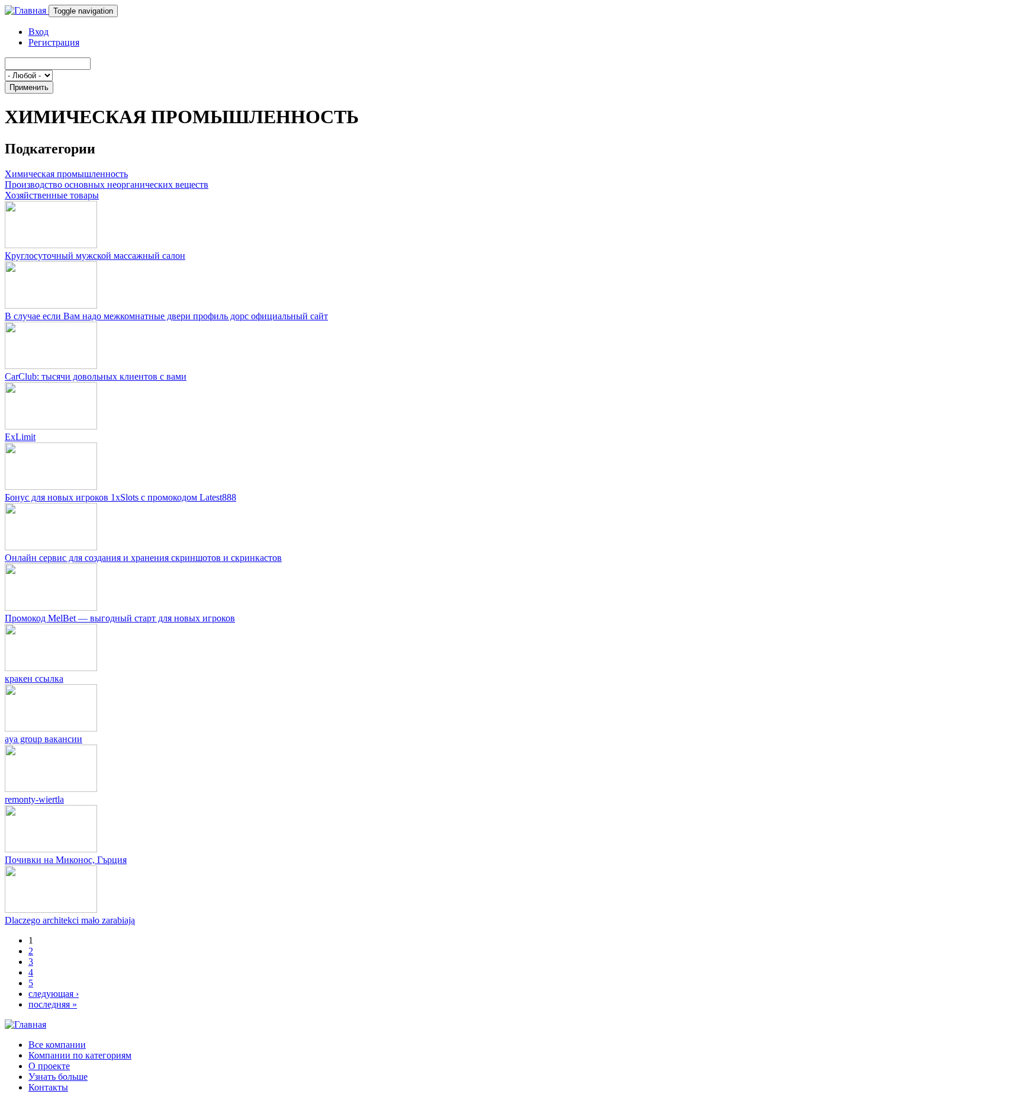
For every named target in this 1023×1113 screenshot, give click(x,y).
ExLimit (20, 437)
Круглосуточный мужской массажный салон (95, 256)
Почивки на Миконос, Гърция (66, 860)
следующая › (53, 994)
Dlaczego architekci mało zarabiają (70, 920)
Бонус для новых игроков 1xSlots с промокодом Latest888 (120, 497)
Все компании (57, 1045)
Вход (38, 32)
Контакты (48, 1087)
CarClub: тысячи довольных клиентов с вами (95, 376)
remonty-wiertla (34, 799)
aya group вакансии (43, 739)
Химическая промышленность (66, 174)
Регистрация (53, 42)
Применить (29, 87)
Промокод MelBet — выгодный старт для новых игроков (120, 618)
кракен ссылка (34, 678)
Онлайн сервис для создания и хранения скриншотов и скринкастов (143, 558)
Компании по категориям (79, 1055)
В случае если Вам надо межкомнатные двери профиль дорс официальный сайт (166, 316)
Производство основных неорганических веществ (106, 184)
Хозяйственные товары (52, 195)
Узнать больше (58, 1077)
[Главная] (27, 10)
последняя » (52, 1004)
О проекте (49, 1066)
